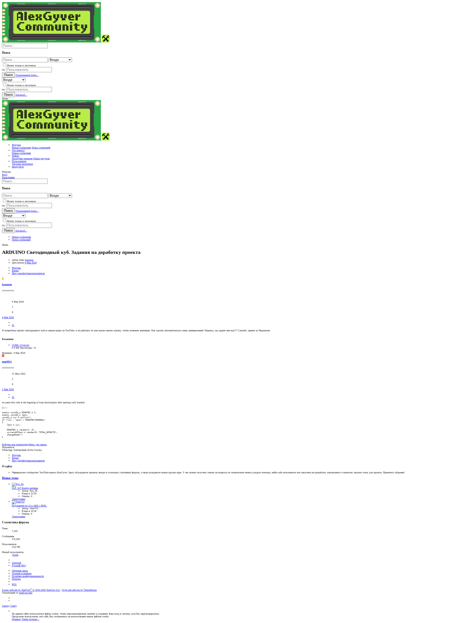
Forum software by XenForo (31, 590)
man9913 (7, 361)
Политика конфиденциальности (28, 576)
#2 (13, 397)
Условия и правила (21, 573)
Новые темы (10, 478)
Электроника (18, 499)
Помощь (16, 578)
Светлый (16, 562)
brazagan (29, 260)
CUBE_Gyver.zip (20, 345)
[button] (5, 98)
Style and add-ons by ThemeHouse (79, 590)
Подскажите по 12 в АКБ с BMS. (29, 505)
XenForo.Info (25, 592)
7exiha (15, 554)
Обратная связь (20, 570)
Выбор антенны (25, 488)
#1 (13, 325)
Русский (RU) (19, 565)
